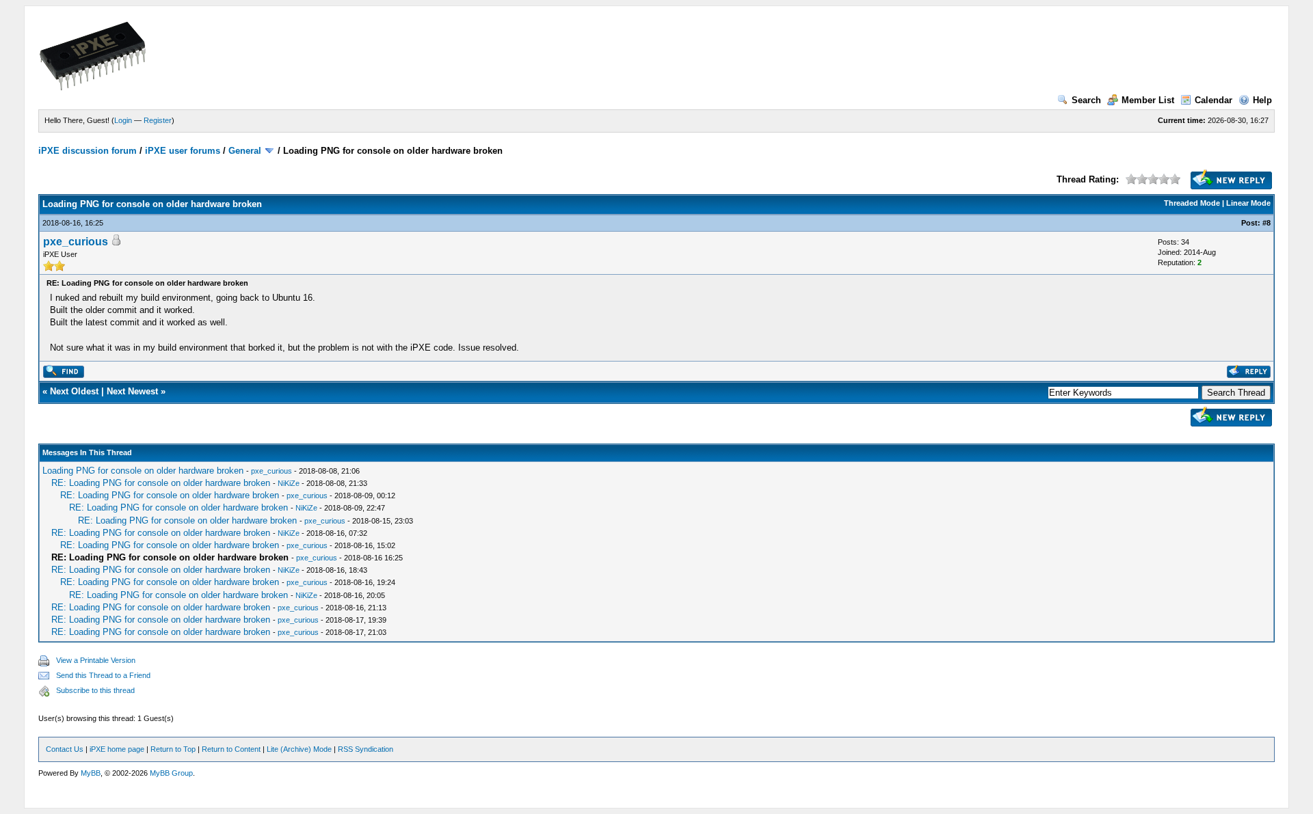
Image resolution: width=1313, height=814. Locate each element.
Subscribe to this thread (95, 690)
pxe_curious (75, 241)
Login (123, 120)
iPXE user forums (182, 151)
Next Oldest (74, 391)
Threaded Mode (1192, 203)
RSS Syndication (365, 749)
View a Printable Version (95, 660)
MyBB (91, 773)
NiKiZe (289, 483)
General (244, 151)
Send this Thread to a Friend (103, 675)
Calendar (1213, 100)
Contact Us (64, 749)
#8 (1266, 223)
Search (1086, 100)
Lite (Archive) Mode (299, 749)
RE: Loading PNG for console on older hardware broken (160, 483)
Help (1262, 100)
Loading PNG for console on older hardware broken (142, 470)
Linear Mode (1248, 203)
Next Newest (132, 391)
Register (158, 120)
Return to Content (231, 749)
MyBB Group (171, 773)
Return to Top (173, 749)
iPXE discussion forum (87, 151)
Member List (1148, 100)
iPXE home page (117, 749)
